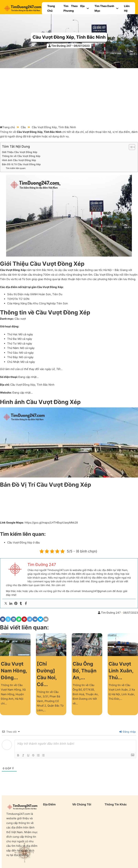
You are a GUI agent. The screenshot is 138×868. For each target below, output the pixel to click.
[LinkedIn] (13, 619)
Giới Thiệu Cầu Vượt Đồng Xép (19, 152)
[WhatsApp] (19, 619)
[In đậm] (18, 755)
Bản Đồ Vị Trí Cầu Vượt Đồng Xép (21, 164)
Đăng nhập (129, 731)
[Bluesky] (40, 619)
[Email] (46, 619)
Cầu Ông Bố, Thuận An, (84, 670)
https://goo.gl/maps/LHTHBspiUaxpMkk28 (51, 522)
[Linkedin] (10, 603)
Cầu (23, 127)
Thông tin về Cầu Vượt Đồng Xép (21, 156)
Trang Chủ (51, 8)
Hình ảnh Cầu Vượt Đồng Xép (19, 160)
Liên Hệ (127, 8)
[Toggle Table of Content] (130, 147)
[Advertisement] (69, 95)
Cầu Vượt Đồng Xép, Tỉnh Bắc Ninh (69, 37)
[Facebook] (25, 603)
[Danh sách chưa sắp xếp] (43, 755)
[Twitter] (5, 603)
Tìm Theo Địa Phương (74, 8)
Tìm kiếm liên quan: (16, 168)
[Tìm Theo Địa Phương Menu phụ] (87, 8)
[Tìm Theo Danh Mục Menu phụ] (117, 8)
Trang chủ (8, 127)
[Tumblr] (20, 603)
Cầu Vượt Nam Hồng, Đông (14, 670)
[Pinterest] (15, 603)
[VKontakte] (35, 619)
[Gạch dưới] (28, 755)
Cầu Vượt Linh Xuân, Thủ (121, 670)
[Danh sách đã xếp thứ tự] (38, 755)
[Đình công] (33, 755)
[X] (8, 619)
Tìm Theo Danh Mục (104, 8)
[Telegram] (29, 619)
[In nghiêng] (23, 755)
